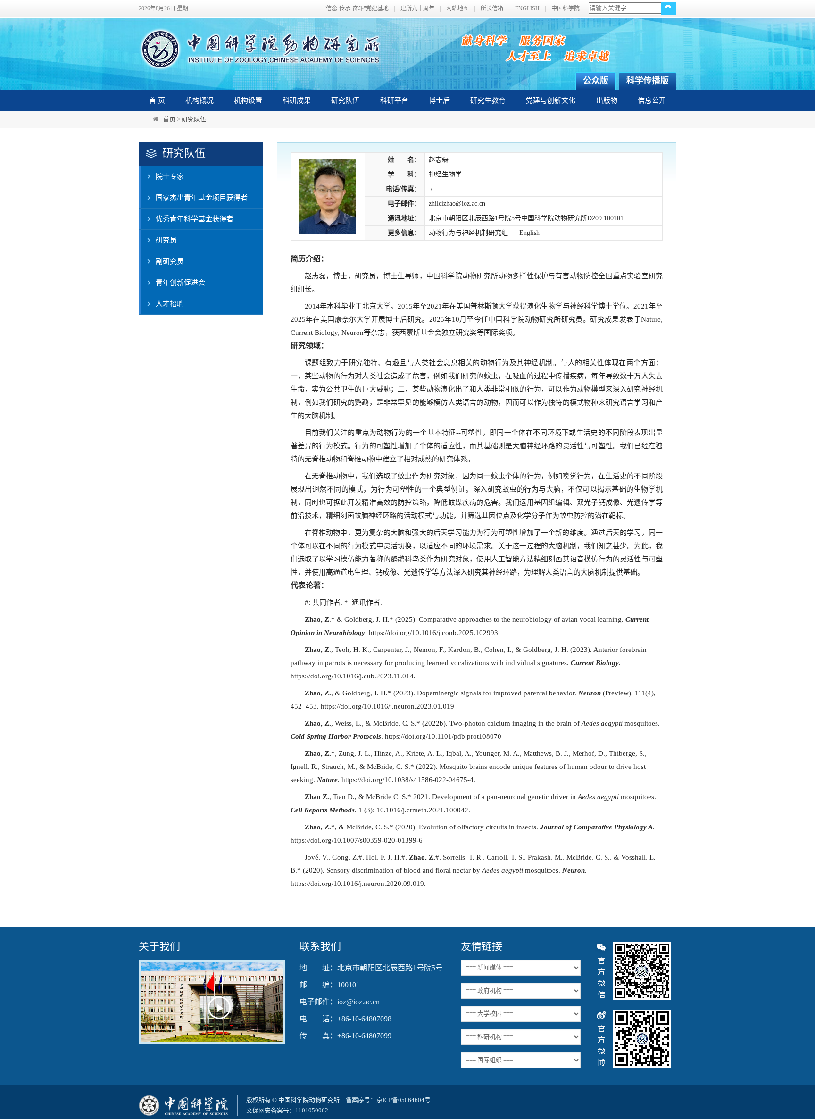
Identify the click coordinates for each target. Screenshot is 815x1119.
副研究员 (170, 261)
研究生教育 (488, 100)
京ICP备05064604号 (403, 1099)
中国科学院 (565, 9)
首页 (169, 119)
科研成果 (297, 100)
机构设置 (248, 100)
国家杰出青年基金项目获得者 (202, 197)
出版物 (606, 100)
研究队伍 (345, 100)
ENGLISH (527, 9)
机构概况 (199, 100)
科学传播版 (647, 80)
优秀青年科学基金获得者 (194, 219)
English (529, 232)
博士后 (439, 100)
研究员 (166, 240)
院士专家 (170, 176)
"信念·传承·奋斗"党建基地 (356, 9)
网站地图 (457, 9)
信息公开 (652, 100)
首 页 (157, 100)
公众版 (595, 80)
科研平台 (394, 100)
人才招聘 (170, 304)
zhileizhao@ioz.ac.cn (457, 203)
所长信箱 (492, 9)
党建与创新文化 (550, 100)
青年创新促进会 (180, 282)
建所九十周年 (417, 9)
